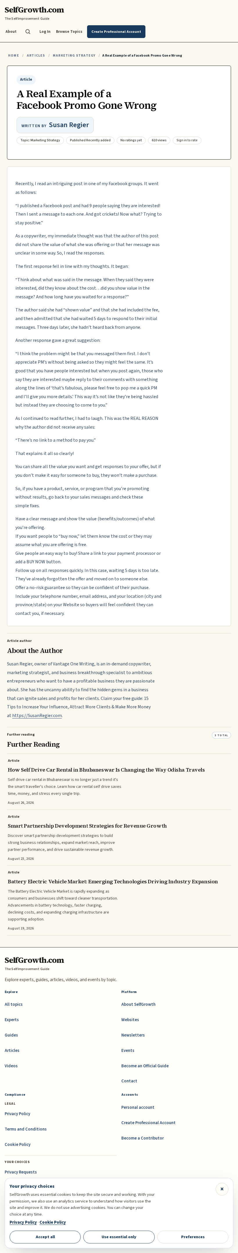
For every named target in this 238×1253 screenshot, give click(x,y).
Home (13, 55)
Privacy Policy (17, 1114)
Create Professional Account (148, 1123)
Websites (130, 1020)
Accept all (45, 1237)
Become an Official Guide (145, 1066)
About (11, 31)
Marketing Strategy (74, 55)
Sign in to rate (187, 140)
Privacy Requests (21, 1172)
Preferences (193, 1237)
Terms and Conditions (26, 1129)
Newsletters (133, 1035)
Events (127, 1051)
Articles (36, 55)
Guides (11, 1035)
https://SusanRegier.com (37, 715)
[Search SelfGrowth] (27, 31)
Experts (12, 1020)
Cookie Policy (17, 1145)
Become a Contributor (142, 1138)
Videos (11, 1066)
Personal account (137, 1107)
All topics (14, 1004)
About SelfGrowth (138, 1004)
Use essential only (119, 1237)
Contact (129, 1081)
